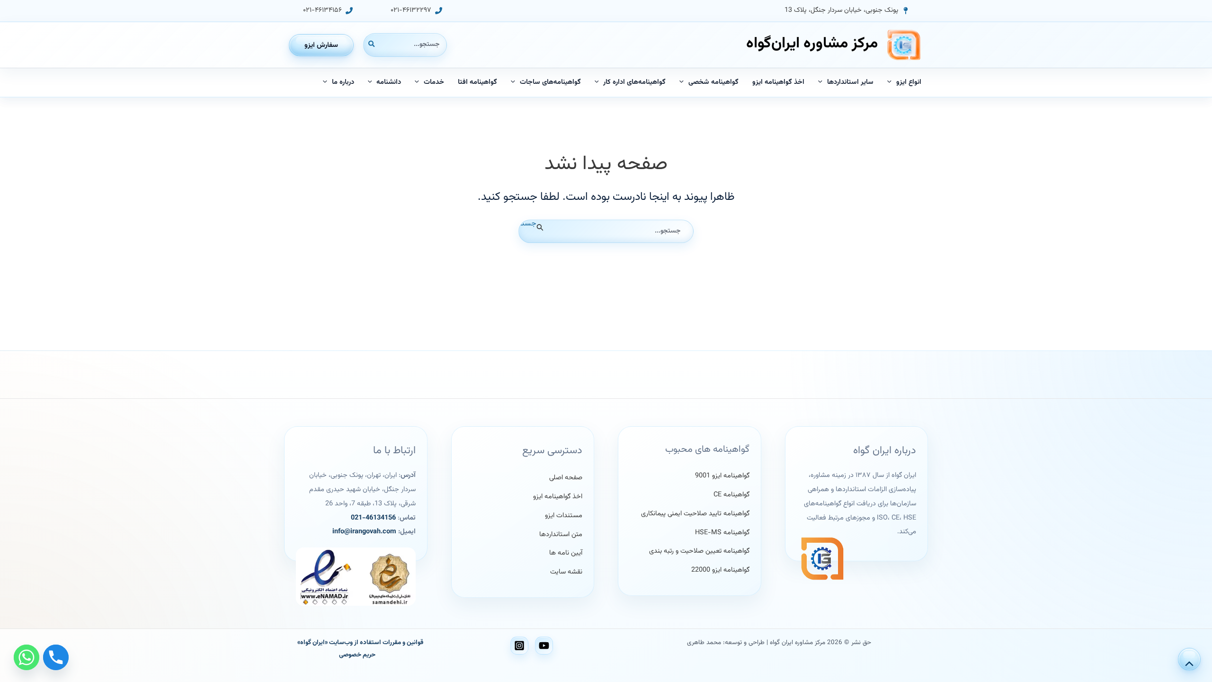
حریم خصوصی (357, 655)
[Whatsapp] (26, 657)
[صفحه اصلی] (565, 478)
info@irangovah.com (364, 531)
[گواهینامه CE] (731, 495)
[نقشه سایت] (566, 572)
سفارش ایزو (321, 45)
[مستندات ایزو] (563, 516)
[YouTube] (544, 646)
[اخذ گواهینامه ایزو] (557, 497)
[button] (846, 10)
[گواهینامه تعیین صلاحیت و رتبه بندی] (699, 551)
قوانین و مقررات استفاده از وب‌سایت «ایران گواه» (360, 642)
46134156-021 (373, 517)
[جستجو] (371, 45)
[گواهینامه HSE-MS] (722, 533)
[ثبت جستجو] (539, 227)
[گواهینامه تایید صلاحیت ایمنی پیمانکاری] (695, 514)
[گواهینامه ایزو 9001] (722, 476)
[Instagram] (519, 646)
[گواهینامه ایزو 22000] (720, 570)
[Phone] (56, 657)
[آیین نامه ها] (565, 553)
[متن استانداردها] (560, 535)
